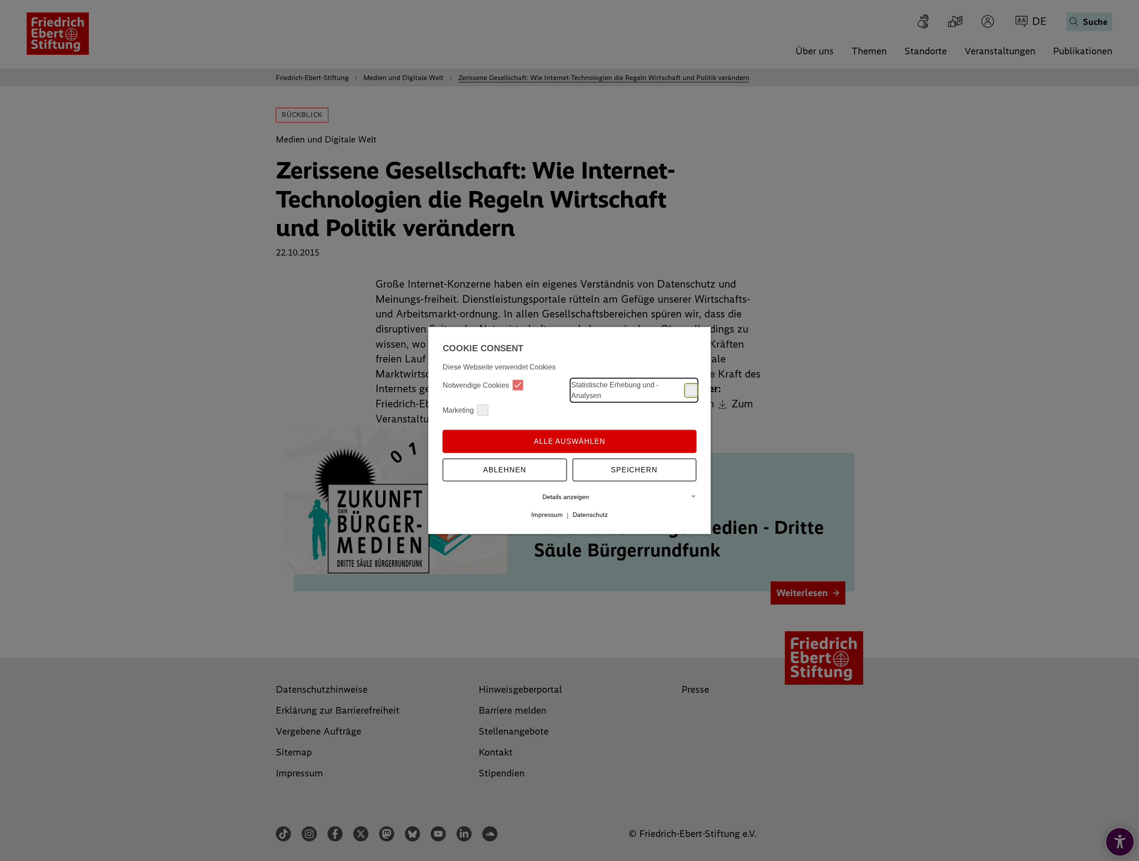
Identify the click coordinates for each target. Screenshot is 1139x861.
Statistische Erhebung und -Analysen (614, 390)
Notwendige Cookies (476, 385)
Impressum (547, 514)
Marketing (458, 410)
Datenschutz (590, 514)
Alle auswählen (570, 441)
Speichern (634, 469)
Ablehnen (504, 469)
